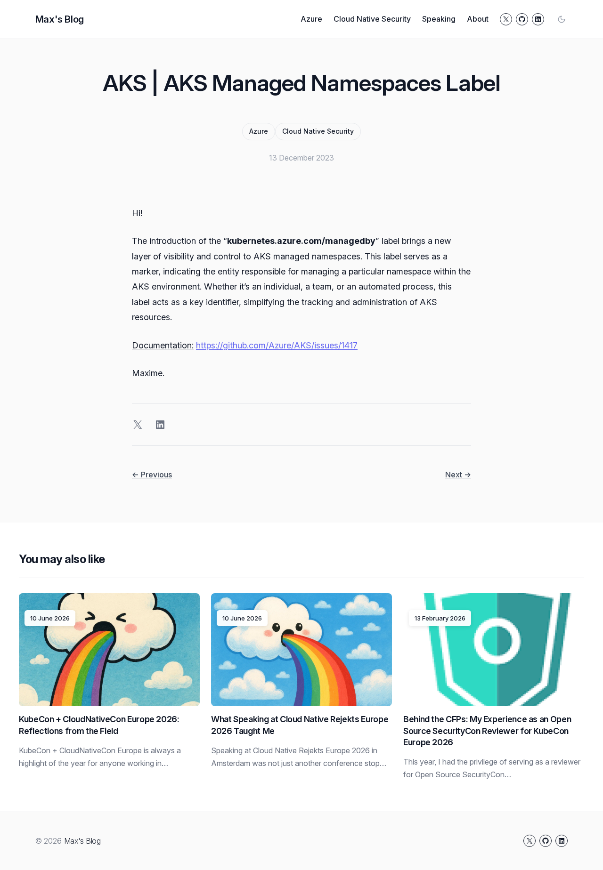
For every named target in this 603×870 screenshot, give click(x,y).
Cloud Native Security (318, 131)
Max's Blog (59, 19)
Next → (458, 474)
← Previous (152, 474)
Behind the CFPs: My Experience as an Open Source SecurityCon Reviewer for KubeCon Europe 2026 (487, 730)
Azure (258, 131)
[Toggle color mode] (561, 19)
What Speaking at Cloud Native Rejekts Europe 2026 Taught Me (299, 724)
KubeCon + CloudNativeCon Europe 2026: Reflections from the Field (99, 724)
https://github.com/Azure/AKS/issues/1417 (277, 345)
